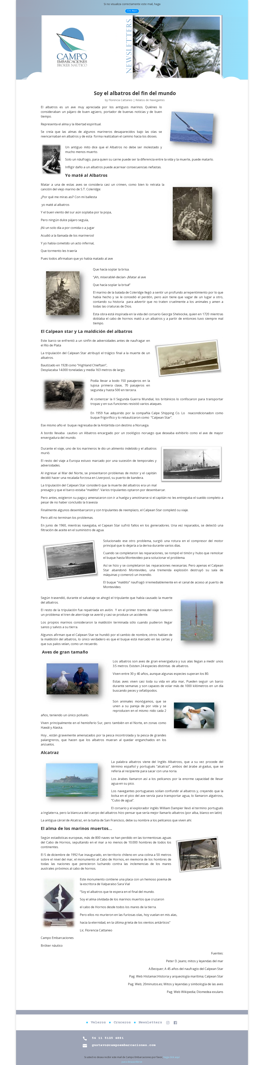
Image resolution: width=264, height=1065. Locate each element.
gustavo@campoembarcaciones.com (124, 1045)
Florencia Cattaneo (120, 100)
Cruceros (122, 1023)
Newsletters (150, 1023)
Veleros (98, 1023)
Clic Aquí (132, 10)
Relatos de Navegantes (150, 100)
